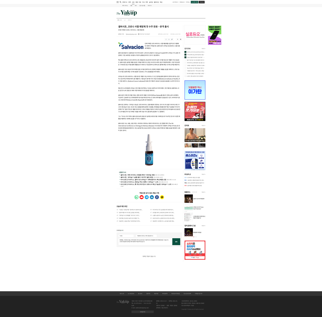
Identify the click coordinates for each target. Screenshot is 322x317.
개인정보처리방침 (175, 293)
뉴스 (125, 20)
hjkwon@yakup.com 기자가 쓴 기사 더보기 (138, 34)
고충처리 (148, 293)
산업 (133, 2)
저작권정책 (164, 293)
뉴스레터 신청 (194, 2)
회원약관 (156, 293)
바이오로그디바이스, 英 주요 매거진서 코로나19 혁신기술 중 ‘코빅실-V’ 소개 (146, 184)
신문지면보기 (175, 2)
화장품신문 (182, 2)
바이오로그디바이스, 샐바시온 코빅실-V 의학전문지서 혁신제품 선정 (144, 179)
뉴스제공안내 (131, 293)
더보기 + (203, 48)
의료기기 (150, 5)
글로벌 (151, 2)
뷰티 (136, 5)
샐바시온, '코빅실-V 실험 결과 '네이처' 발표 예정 (137, 177)
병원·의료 (138, 2)
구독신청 (202, 2)
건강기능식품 (142, 5)
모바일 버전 (142, 312)
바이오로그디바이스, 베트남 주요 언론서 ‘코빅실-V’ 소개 (140, 182)
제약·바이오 (125, 5)
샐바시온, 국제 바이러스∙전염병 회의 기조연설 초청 (138, 175)
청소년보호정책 (187, 293)
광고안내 (140, 293)
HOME (120, 20)
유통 (131, 5)
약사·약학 (145, 2)
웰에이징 (156, 2)
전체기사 (124, 2)
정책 (129, 2)
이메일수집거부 (198, 293)
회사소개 (122, 293)
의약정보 (188, 2)
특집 (161, 2)
